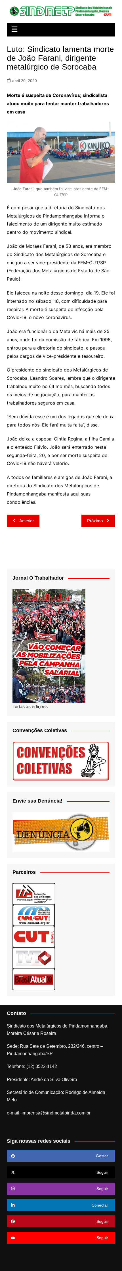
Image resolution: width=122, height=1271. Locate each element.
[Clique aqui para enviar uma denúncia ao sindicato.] (61, 831)
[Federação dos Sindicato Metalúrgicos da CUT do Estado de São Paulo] (33, 893)
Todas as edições (30, 706)
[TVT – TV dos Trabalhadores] (33, 957)
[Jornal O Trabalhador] (48, 645)
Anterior (26, 520)
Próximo (95, 520)
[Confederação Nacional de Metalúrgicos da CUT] (33, 915)
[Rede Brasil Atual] (33, 979)
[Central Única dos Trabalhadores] (33, 936)
